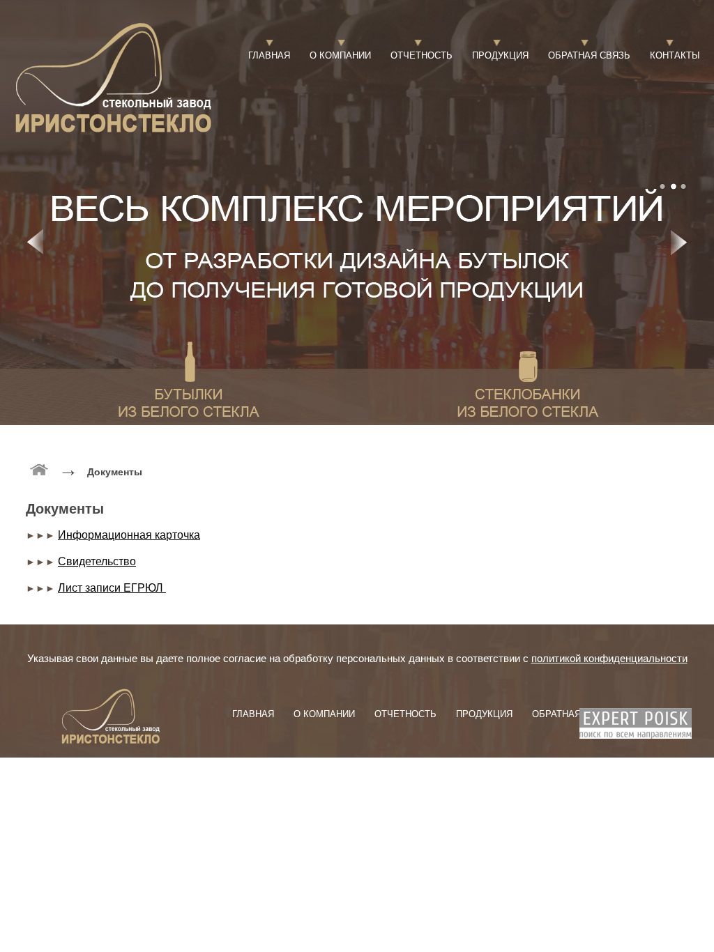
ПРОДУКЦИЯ (500, 55)
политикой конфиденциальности (609, 658)
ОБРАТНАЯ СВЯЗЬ (589, 55)
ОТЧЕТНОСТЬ (421, 55)
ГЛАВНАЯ (269, 55)
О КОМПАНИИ (340, 55)
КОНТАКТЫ (675, 55)
